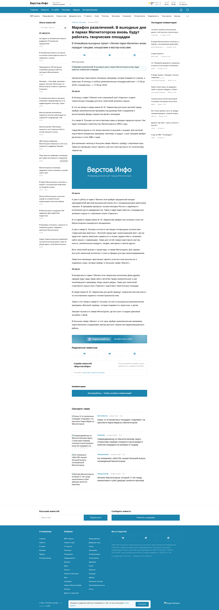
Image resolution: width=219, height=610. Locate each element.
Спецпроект (127, 16)
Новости (45, 10)
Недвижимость (153, 16)
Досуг (66, 566)
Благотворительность (97, 585)
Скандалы (68, 581)
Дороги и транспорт (71, 593)
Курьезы (177, 16)
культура (102, 372)
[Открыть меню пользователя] (181, 10)
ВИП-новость (35, 16)
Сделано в (44, 606)
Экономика (116, 16)
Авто (66, 577)
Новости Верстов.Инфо (73, 585)
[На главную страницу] (39, 3)
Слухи (91, 566)
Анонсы (67, 570)
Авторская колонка (96, 581)
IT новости (88, 16)
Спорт (96, 16)
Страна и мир (61, 16)
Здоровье (92, 562)
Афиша (76, 10)
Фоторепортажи (90, 10)
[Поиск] (187, 10)
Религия (67, 589)
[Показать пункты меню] (187, 16)
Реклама (66, 10)
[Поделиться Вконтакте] (84, 55)
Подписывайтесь (101, 339)
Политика (105, 16)
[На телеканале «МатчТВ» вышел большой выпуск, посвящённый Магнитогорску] (83, 460)
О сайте (55, 10)
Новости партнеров (71, 573)
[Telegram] (145, 538)
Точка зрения (166, 16)
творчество (94, 372)
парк (84, 372)
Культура (82, 22)
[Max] (168, 538)
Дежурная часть (75, 16)
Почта (91, 589)
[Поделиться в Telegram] (109, 55)
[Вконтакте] (123, 538)
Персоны (92, 570)
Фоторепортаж (139, 16)
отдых (88, 372)
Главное (34, 10)
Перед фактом (48, 16)
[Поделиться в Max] (134, 55)
